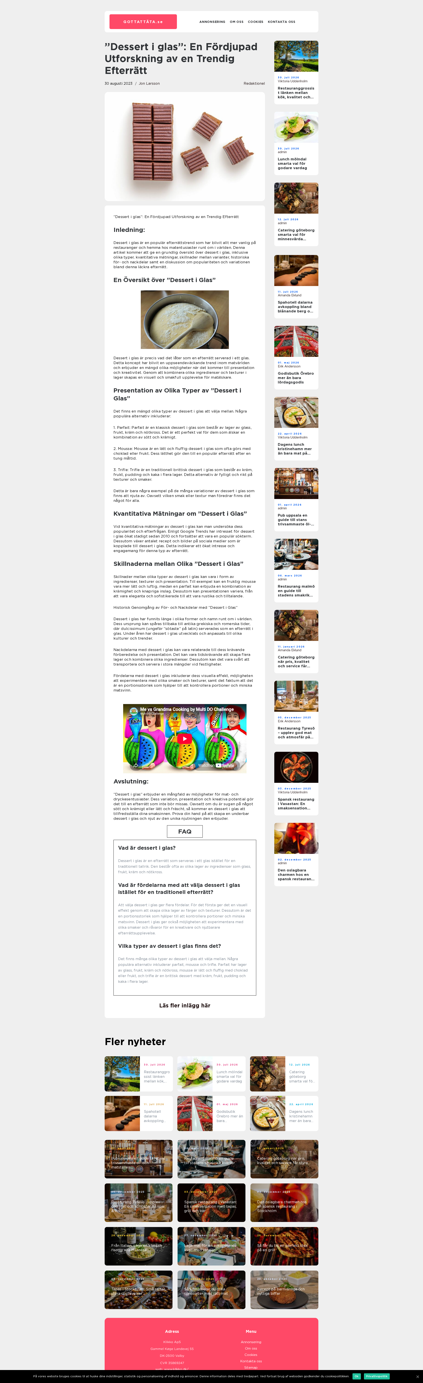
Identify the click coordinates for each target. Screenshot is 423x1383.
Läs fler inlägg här (184, 1005)
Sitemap (251, 1368)
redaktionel (254, 83)
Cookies (255, 22)
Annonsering (212, 22)
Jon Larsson (149, 83)
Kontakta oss (281, 22)
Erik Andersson (289, 366)
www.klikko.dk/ (176, 1369)
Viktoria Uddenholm (293, 81)
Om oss (236, 22)
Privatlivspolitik (377, 1376)
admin (282, 152)
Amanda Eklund (289, 295)
